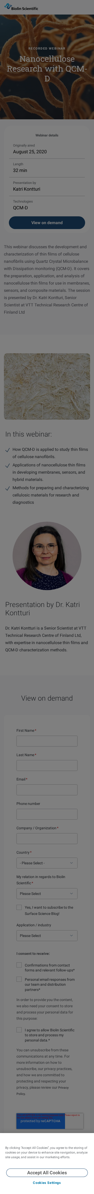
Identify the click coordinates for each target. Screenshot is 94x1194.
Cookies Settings (47, 1183)
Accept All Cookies (47, 1172)
